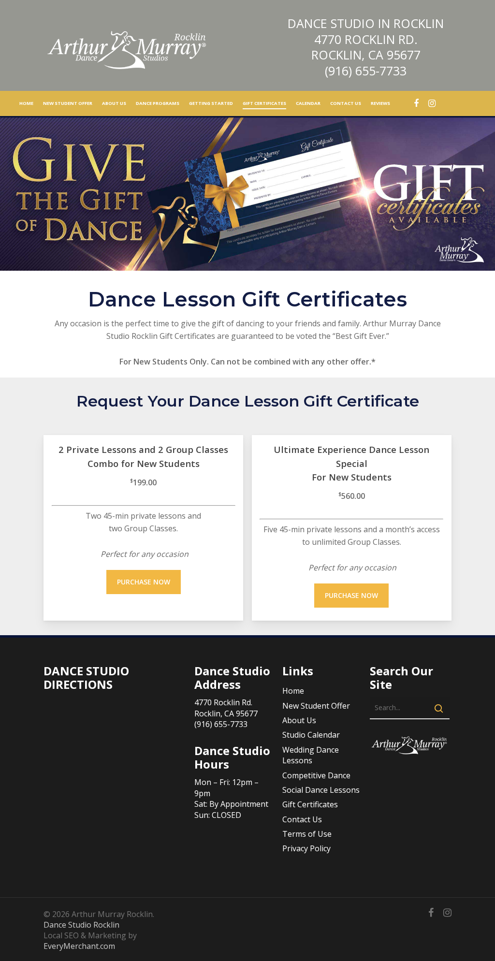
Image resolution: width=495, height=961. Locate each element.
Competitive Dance (316, 775)
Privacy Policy (306, 848)
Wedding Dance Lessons (310, 755)
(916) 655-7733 (366, 70)
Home (293, 690)
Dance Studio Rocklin (81, 924)
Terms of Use (307, 834)
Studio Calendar (311, 734)
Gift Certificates (310, 804)
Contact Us (302, 819)
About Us (299, 720)
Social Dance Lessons (321, 790)
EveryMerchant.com (79, 946)
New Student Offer (316, 705)
